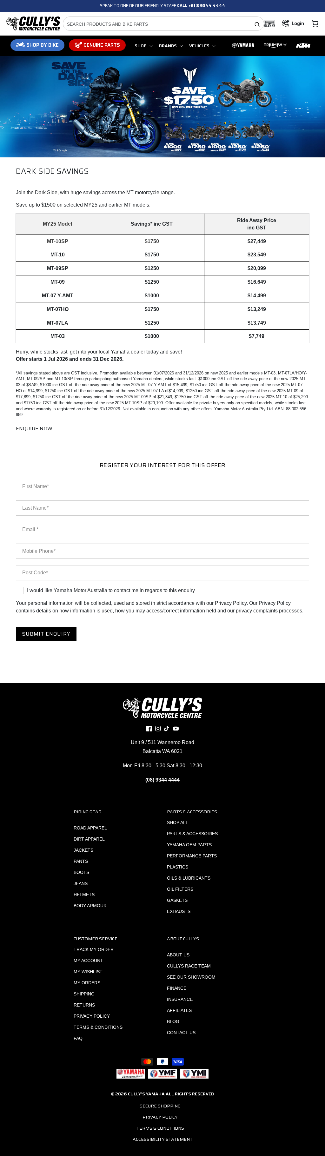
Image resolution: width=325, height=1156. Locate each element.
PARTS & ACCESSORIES (192, 833)
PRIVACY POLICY (92, 1016)
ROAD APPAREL (90, 827)
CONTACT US (181, 1032)
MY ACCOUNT (88, 960)
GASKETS (177, 900)
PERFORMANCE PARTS (192, 855)
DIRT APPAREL (89, 839)
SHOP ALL (177, 822)
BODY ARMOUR (90, 905)
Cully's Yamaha (146, 1093)
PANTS (81, 861)
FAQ (78, 1038)
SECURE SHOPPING (160, 1105)
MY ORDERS (87, 982)
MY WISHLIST (88, 971)
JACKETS (83, 850)
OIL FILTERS (180, 889)
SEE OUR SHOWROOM (191, 977)
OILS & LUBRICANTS (188, 878)
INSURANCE (180, 999)
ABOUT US (178, 954)
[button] (315, 23)
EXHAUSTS (178, 911)
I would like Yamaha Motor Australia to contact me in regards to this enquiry (111, 590)
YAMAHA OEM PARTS (189, 844)
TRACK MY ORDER (94, 949)
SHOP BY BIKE (42, 45)
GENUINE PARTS (101, 45)
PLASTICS (177, 866)
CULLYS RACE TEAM (189, 965)
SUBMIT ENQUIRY (46, 634)
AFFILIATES (179, 1010)
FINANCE (176, 988)
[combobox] (163, 24)
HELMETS (84, 894)
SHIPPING (84, 993)
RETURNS (84, 1004)
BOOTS (81, 872)
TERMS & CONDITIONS (98, 1027)
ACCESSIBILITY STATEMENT (163, 1139)
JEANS (81, 883)
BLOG (173, 1021)
